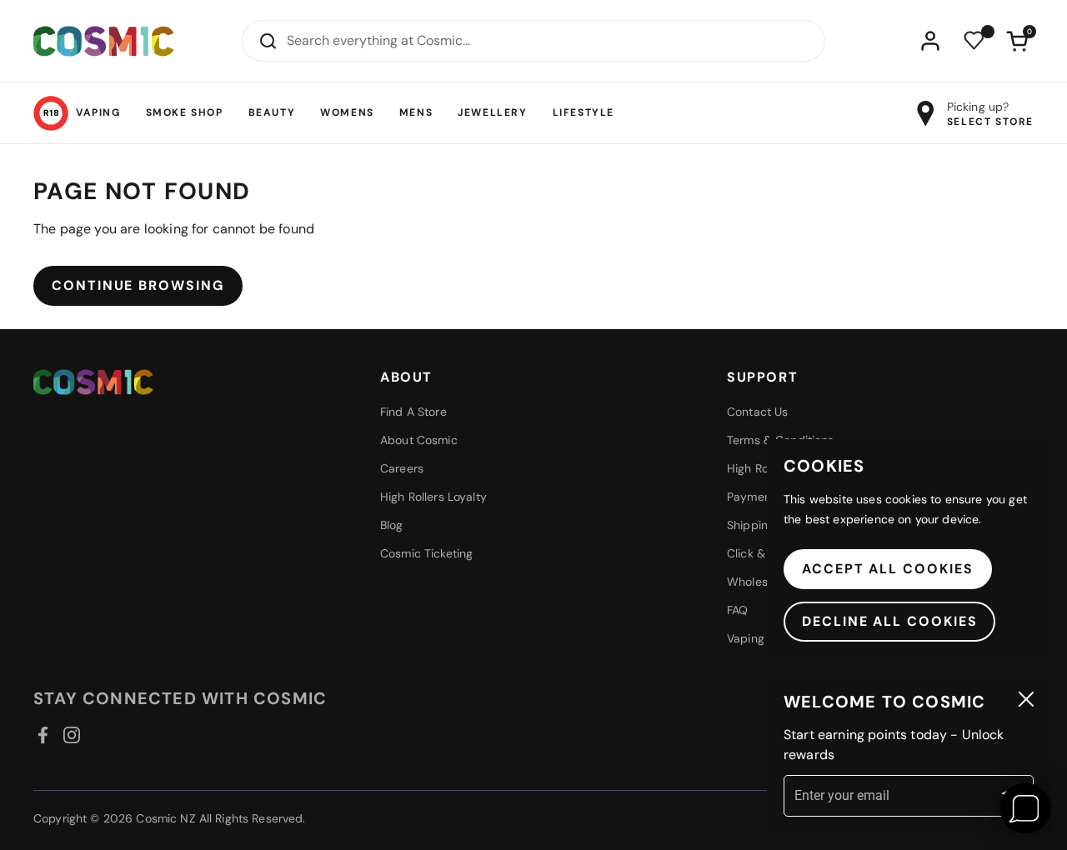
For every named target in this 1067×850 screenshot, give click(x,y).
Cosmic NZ (165, 818)
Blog (391, 525)
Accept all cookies (888, 569)
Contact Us (757, 411)
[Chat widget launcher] (1025, 808)
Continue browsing (138, 285)
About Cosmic (419, 440)
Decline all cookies (889, 621)
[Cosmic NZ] (103, 41)
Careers (401, 468)
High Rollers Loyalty (433, 496)
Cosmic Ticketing (426, 553)
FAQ (737, 610)
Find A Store (413, 411)
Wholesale (755, 581)
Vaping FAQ (758, 638)
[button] (1017, 40)
